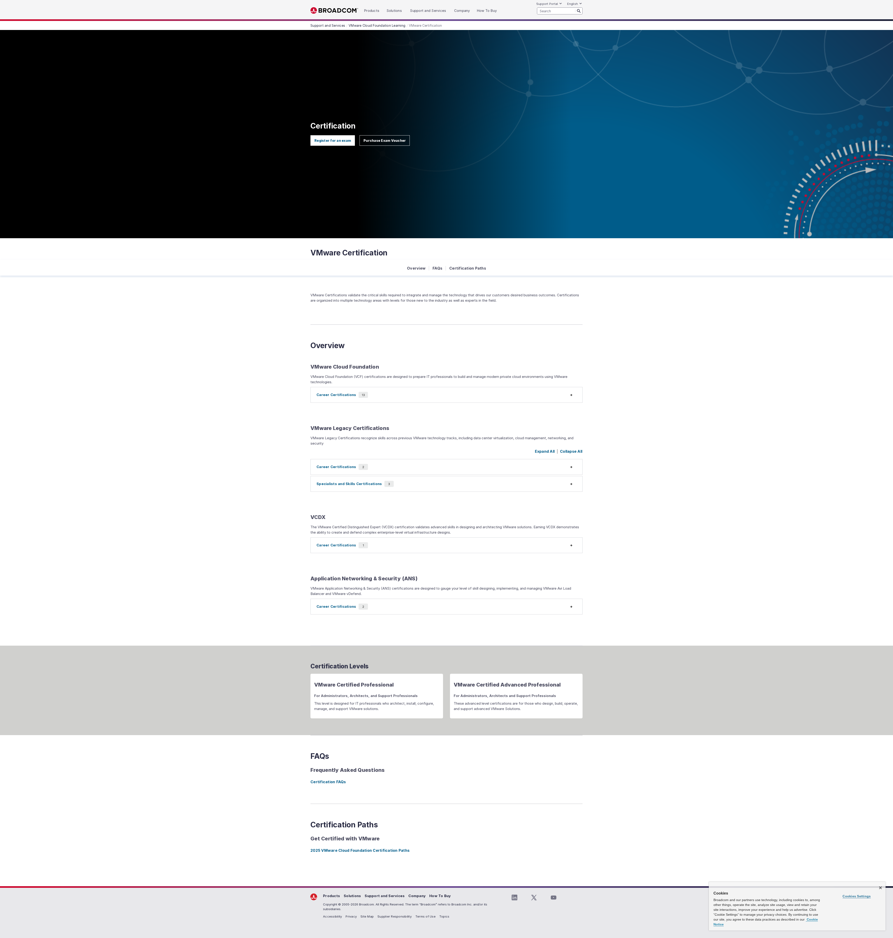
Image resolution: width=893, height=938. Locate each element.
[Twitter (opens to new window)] (534, 897)
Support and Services (385, 896)
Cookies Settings (857, 896)
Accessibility (332, 916)
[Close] (880, 887)
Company (417, 896)
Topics (444, 916)
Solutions (352, 896)
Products (331, 896)
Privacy (351, 916)
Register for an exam (332, 140)
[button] (446, 395)
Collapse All (571, 451)
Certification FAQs (328, 781)
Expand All (545, 451)
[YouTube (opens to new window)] (553, 897)
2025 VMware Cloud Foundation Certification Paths (360, 850)
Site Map (367, 916)
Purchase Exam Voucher (384, 140)
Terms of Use (425, 916)
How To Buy (440, 896)
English (572, 4)
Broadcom (334, 10)
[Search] (578, 11)
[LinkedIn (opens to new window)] (514, 897)
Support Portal (547, 4)
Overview (416, 268)
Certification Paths (467, 268)
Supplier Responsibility (394, 916)
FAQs (437, 268)
